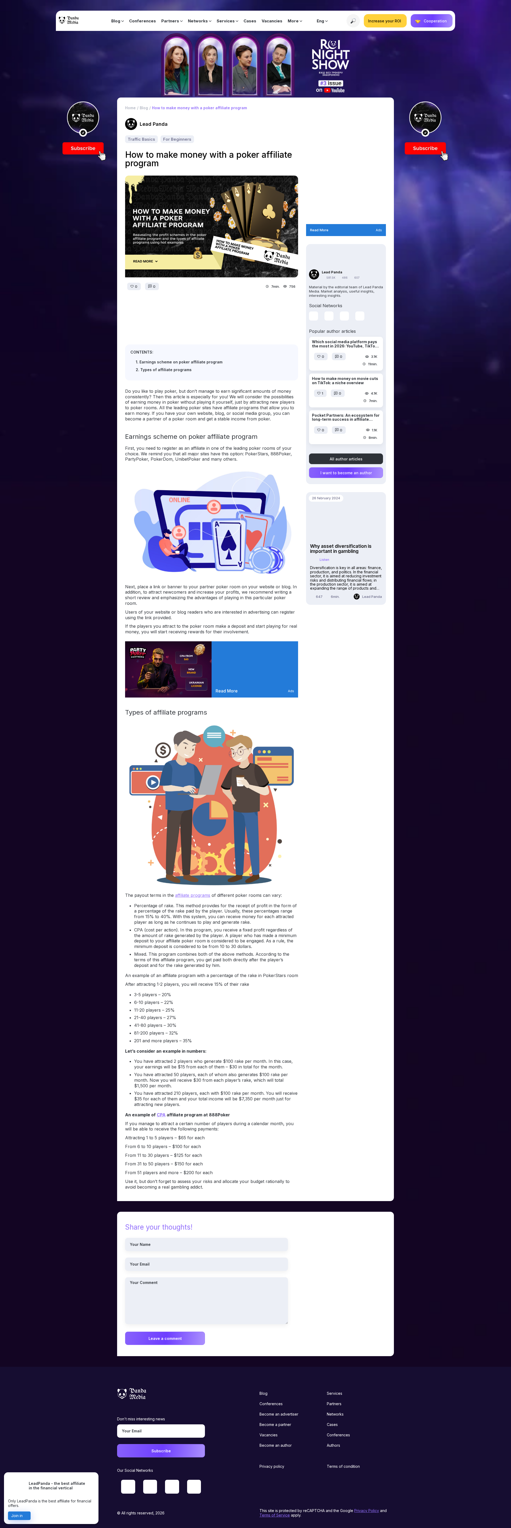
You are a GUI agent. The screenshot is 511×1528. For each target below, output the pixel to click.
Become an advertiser (278, 1414)
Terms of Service (274, 1515)
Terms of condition (343, 1466)
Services (226, 20)
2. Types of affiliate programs (164, 369)
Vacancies (272, 20)
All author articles (346, 458)
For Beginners (177, 139)
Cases (250, 20)
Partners (170, 20)
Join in (17, 1515)
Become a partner (275, 1424)
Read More (227, 691)
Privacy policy (271, 1466)
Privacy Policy (366, 1510)
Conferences (142, 20)
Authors (333, 1445)
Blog (115, 20)
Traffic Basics (141, 139)
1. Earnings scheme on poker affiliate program (179, 362)
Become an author (275, 1445)
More (293, 20)
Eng (320, 20)
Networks (198, 20)
